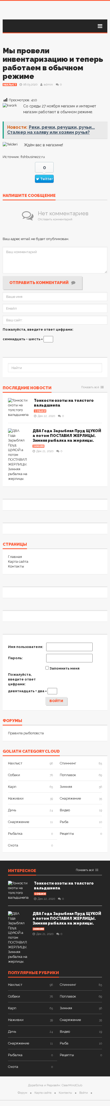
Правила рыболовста (26, 733)
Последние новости (27, 388)
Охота (13, 845)
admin (48, 84)
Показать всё (90, 387)
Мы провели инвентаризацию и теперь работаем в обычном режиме (53, 63)
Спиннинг (68, 763)
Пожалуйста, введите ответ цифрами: (38, 329)
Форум (22, 1093)
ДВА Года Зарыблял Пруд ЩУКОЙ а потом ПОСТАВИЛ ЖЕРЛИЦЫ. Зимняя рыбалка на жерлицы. (67, 436)
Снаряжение (70, 798)
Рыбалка (15, 833)
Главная (15, 557)
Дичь (12, 810)
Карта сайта (18, 562)
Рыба (64, 822)
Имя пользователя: (25, 647)
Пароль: (15, 658)
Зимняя (38, 446)
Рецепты (67, 833)
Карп (12, 786)
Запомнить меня (65, 668)
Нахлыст (9, 84)
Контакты (16, 566)
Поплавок (68, 775)
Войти (56, 701)
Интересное (22, 871)
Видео (65, 810)
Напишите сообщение (29, 196)
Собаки (40, 411)
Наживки (15, 798)
